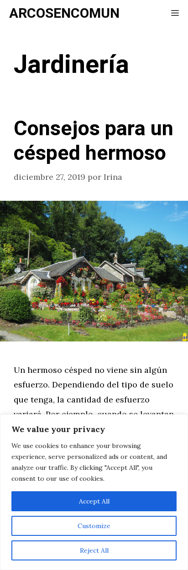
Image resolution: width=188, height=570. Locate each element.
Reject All (94, 550)
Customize (94, 526)
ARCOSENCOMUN (64, 14)
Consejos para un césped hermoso (93, 141)
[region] (94, 492)
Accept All (94, 501)
